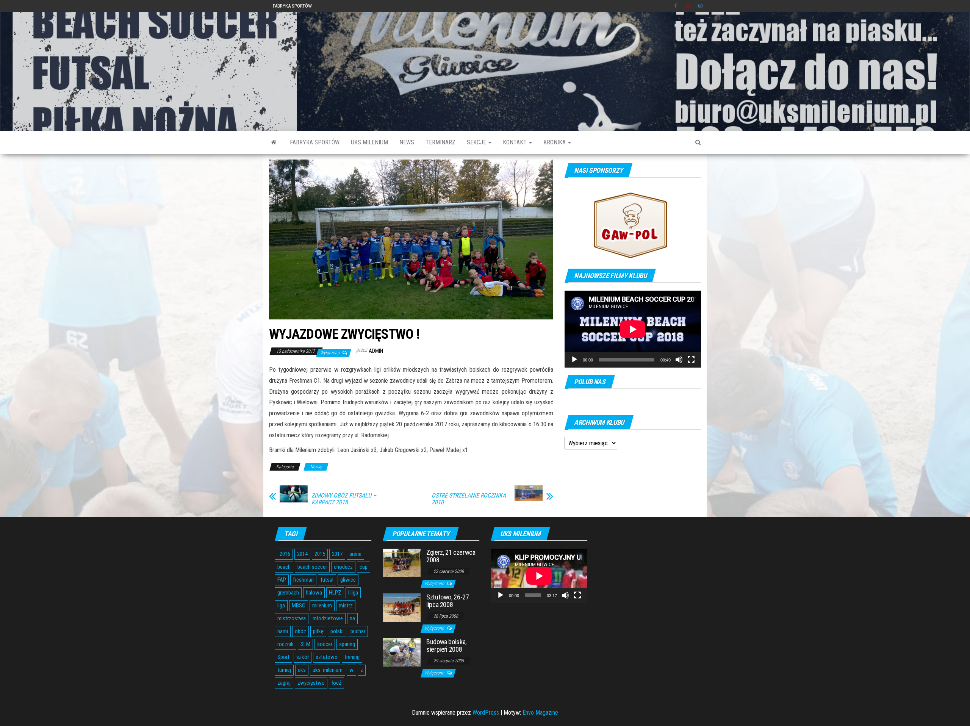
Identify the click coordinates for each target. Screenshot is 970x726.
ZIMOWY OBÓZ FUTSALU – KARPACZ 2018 (343, 499)
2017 (337, 554)
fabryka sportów (315, 142)
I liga (353, 592)
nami (282, 631)
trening (352, 657)
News (406, 142)
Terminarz (440, 142)
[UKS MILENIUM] (273, 142)
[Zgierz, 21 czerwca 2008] (402, 562)
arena (355, 554)
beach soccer (312, 566)
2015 (319, 554)
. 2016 (283, 554)
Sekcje (477, 142)
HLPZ (335, 592)
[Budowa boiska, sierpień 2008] (402, 652)
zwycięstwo (311, 682)
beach (284, 566)
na (352, 618)
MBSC (298, 605)
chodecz (343, 566)
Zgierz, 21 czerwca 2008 (451, 556)
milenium (322, 605)
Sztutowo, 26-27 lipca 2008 (447, 601)
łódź (336, 682)
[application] (633, 329)
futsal (327, 579)
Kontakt (515, 142)
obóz (300, 631)
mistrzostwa (291, 618)
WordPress (485, 712)
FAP (281, 579)
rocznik (285, 644)
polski (337, 631)
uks (302, 670)
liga (281, 605)
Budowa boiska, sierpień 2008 (446, 645)
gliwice (348, 579)
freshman (303, 579)
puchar (357, 631)
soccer (324, 644)
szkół (302, 657)
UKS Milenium (369, 142)
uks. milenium (328, 670)
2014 (302, 554)
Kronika (555, 142)
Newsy (316, 466)
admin (376, 351)
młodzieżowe (328, 618)
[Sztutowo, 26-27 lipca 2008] (402, 607)
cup (364, 566)
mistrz (346, 605)
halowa (314, 592)
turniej (284, 670)
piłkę (318, 631)
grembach (288, 592)
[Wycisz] (679, 359)
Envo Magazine (540, 712)
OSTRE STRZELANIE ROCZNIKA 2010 (469, 499)
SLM (305, 644)
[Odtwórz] (574, 359)
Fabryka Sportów (292, 6)
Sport (283, 657)
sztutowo (327, 657)
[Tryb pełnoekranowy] (691, 359)
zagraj (284, 682)
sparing (347, 644)
